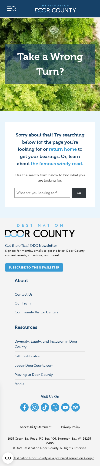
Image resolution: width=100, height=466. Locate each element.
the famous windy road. (57, 163)
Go (79, 193)
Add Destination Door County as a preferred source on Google (50, 458)
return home (63, 149)
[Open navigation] (11, 8)
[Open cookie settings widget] (7, 458)
